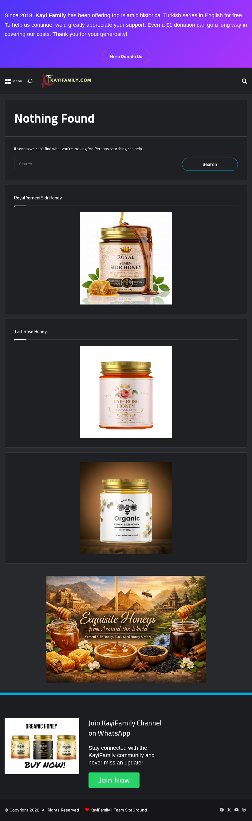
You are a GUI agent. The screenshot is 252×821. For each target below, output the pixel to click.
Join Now (114, 780)
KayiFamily (100, 809)
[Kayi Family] (66, 80)
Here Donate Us (126, 56)
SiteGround (136, 809)
